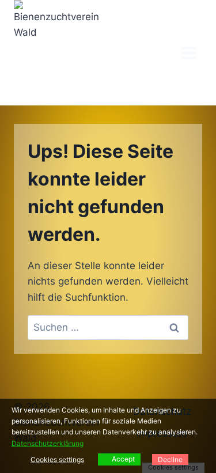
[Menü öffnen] (188, 53)
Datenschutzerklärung (48, 443)
